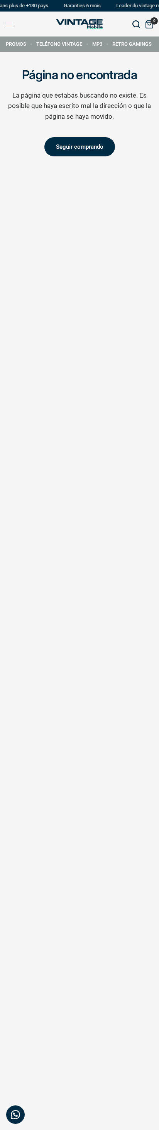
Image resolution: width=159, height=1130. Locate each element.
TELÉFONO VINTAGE (59, 44)
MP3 (97, 44)
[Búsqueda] (136, 24)
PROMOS (16, 44)
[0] (148, 24)
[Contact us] (15, 1114)
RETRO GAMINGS (132, 44)
